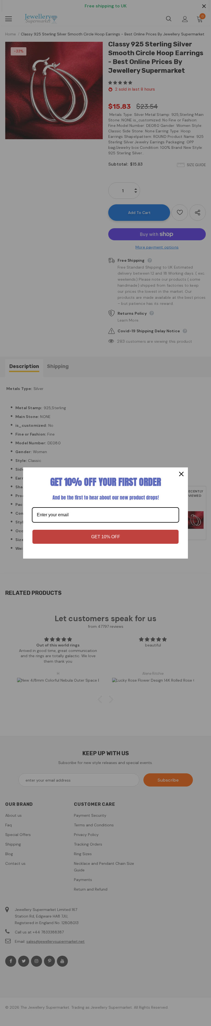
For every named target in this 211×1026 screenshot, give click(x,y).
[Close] (181, 474)
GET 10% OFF (105, 536)
